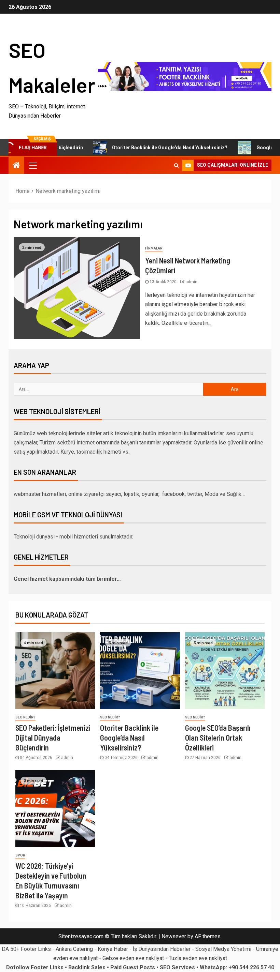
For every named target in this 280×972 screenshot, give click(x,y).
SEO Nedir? (25, 717)
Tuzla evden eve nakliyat (198, 958)
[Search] (176, 165)
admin (191, 281)
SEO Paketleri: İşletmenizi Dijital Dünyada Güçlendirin (52, 737)
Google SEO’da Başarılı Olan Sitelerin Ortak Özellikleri (218, 737)
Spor (20, 855)
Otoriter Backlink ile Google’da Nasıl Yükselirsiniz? (155, 147)
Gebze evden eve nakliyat (133, 958)
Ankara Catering (74, 949)
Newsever (174, 936)
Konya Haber (113, 949)
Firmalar (154, 248)
